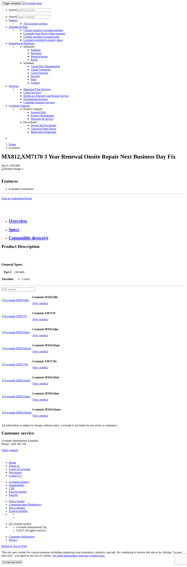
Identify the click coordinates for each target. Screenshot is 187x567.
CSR (11, 488)
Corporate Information (22, 536)
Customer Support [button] (19, 105)
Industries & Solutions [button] (21, 43)
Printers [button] (13, 20)
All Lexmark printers (35, 23)
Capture (35, 82)
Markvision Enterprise (43, 132)
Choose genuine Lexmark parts (41, 36)
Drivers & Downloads (43, 125)
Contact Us (15, 475)
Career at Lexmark (19, 469)
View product (40, 303)
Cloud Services (39, 72)
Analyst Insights (18, 511)
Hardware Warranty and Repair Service (46, 95)
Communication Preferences (25, 504)
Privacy (13, 539)
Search (13, 9)
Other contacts (9, 450)
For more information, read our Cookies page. (78, 555)
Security (35, 76)
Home (12, 144)
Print (33, 79)
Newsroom (15, 472)
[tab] (97, 221)
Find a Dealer (16, 501)
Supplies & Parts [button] (18, 26)
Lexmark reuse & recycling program (44, 33)
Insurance (36, 53)
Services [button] (13, 86)
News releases (17, 507)
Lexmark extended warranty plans (43, 40)
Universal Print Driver (43, 128)
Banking (36, 49)
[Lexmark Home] (32, 3)
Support (13, 495)
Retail (34, 59)
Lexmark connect (19, 481)
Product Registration (42, 115)
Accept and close (12, 562)
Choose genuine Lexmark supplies (43, 30)
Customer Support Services (39, 102)
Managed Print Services (37, 89)
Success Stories (17, 491)
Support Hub (38, 112)
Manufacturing (39, 56)
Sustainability (16, 485)
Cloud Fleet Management (45, 66)
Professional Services (35, 99)
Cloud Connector (41, 69)
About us (14, 465)
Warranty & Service (42, 118)
